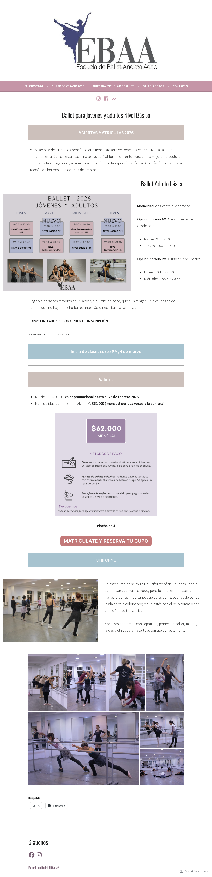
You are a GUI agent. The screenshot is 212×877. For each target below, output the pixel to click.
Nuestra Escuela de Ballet (113, 86)
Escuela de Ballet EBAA (41, 867)
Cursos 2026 (33, 86)
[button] (47, 682)
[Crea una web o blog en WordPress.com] (57, 867)
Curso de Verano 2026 (68, 86)
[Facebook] (106, 98)
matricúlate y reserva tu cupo (106, 541)
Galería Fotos (153, 86)
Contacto (180, 86)
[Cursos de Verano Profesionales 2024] (113, 98)
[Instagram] (99, 98)
